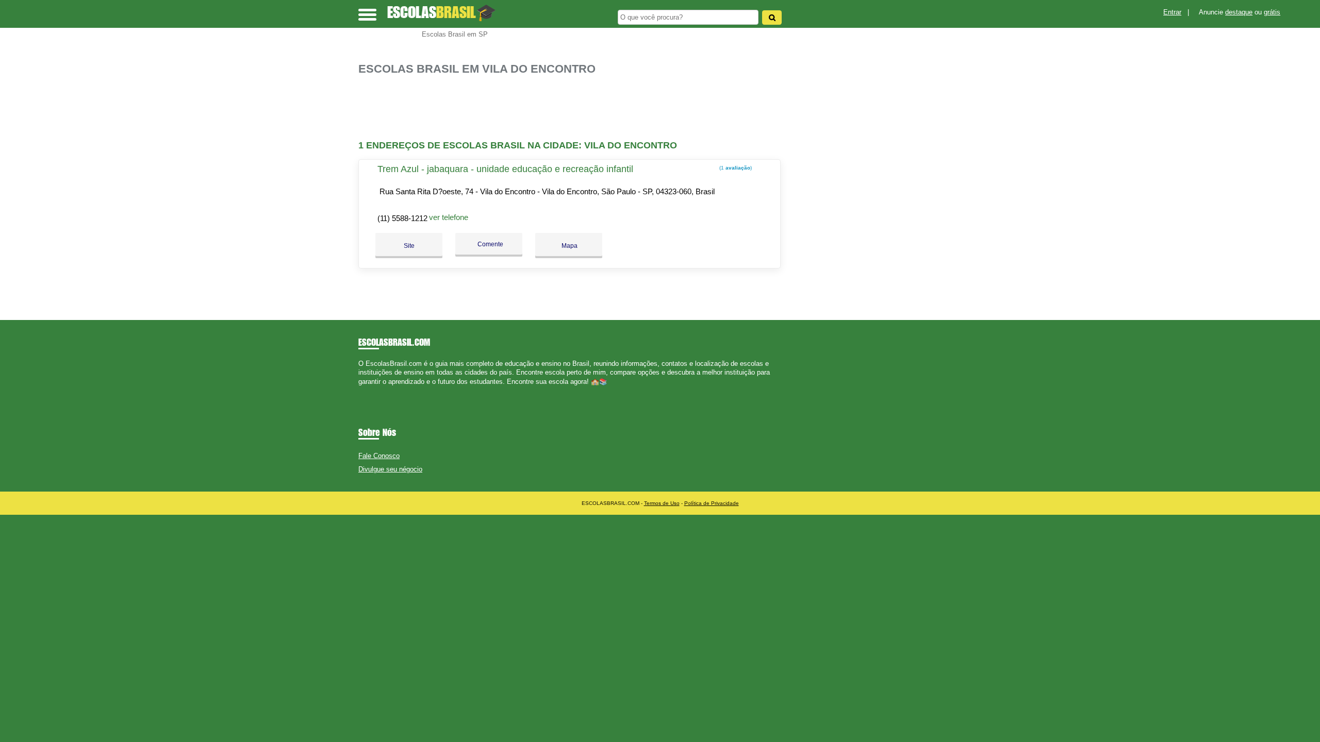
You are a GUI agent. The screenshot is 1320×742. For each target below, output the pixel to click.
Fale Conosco (379, 456)
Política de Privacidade (711, 503)
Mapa (569, 245)
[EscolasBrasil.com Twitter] (365, 390)
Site (409, 245)
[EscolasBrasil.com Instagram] (370, 390)
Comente (489, 244)
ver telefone (448, 217)
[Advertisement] (574, 107)
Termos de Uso (662, 503)
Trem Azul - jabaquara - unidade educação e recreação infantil (505, 169)
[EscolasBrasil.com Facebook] (360, 390)
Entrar (1172, 12)
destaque (1238, 12)
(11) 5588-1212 (402, 218)
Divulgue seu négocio (390, 469)
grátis (1272, 12)
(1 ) (735, 168)
